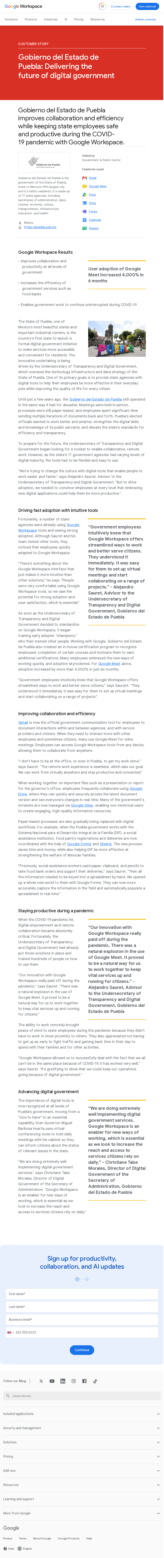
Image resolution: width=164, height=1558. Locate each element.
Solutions (11, 19)
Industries (50, 19)
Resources (98, 19)
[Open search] (102, 6)
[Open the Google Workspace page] (24, 6)
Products (31, 19)
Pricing (78, 19)
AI (66, 19)
